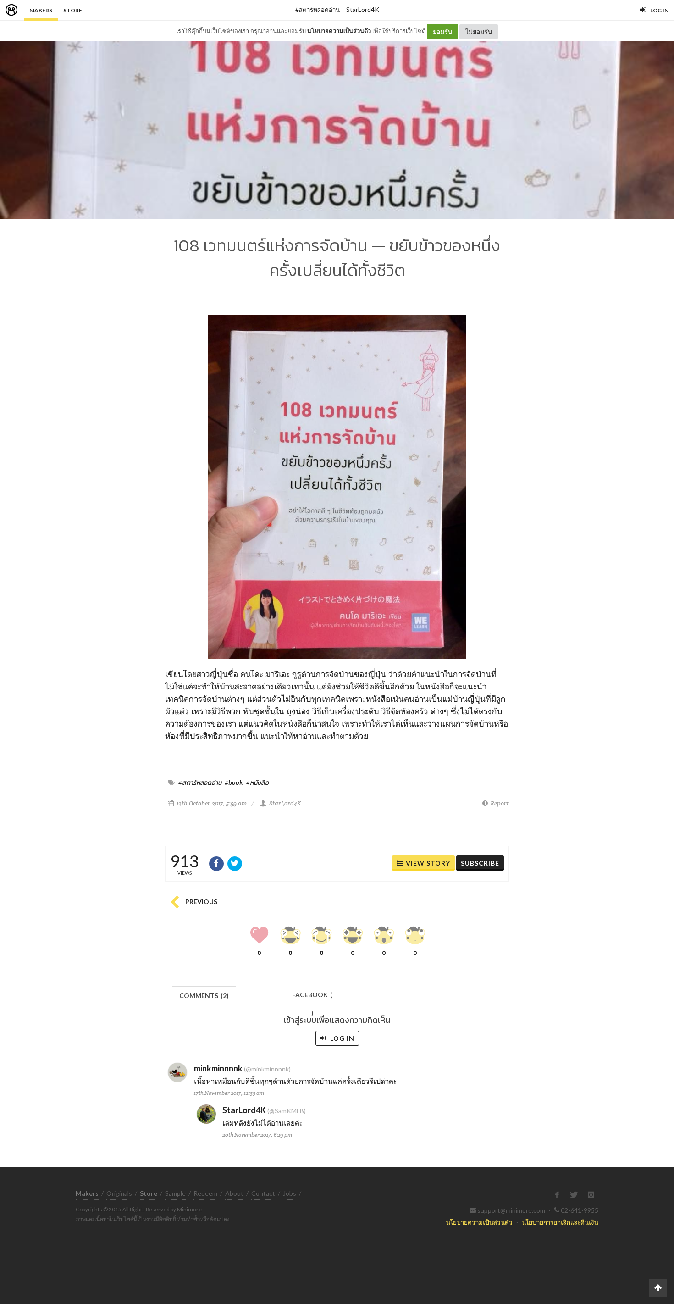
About (234, 1193)
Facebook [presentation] (312, 997)
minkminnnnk (218, 1068)
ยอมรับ (442, 31)
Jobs (289, 1193)
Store (72, 10)
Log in (341, 1038)
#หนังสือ (257, 782)
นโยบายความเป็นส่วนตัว (339, 30)
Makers (40, 10)
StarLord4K (362, 9)
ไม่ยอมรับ (478, 31)
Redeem (205, 1193)
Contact (263, 1193)
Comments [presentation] (204, 995)
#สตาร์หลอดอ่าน (317, 9)
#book (234, 782)
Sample (175, 1193)
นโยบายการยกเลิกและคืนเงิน (560, 1222)
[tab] (204, 994)
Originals (119, 1193)
